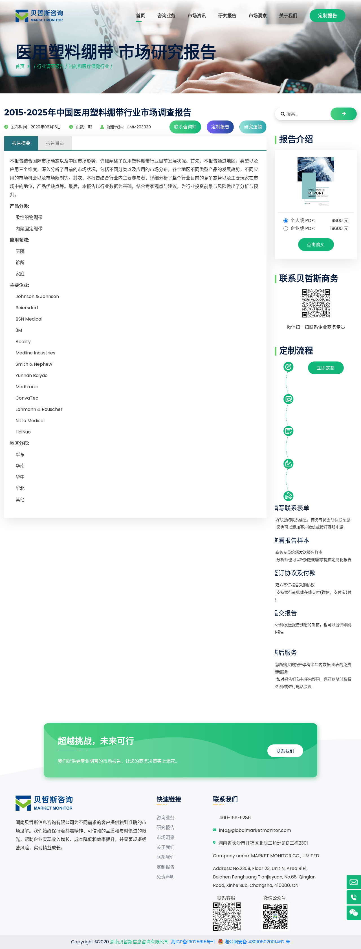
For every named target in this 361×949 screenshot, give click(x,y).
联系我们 (285, 751)
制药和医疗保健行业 (89, 66)
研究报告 (227, 15)
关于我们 (288, 15)
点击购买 (316, 244)
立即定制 (326, 368)
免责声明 (166, 877)
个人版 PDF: (318, 220)
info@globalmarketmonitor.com (255, 830)
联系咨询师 (185, 127)
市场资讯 (197, 15)
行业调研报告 (50, 66)
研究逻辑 (253, 127)
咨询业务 (166, 15)
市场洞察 (258, 15)
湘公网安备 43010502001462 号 (256, 942)
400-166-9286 (235, 817)
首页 (140, 15)
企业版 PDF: (318, 228)
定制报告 (327, 15)
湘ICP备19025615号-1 (193, 942)
